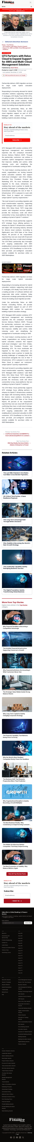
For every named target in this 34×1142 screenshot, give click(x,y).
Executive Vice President (11, 179)
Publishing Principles (7, 1086)
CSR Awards (21, 998)
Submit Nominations (6, 987)
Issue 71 (20, 968)
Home (3, 44)
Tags (17, 1134)
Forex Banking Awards (23, 1026)
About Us (4, 933)
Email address (5, 920)
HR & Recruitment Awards (8, 1068)
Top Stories (10, 44)
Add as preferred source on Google (15, 75)
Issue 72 (20, 965)
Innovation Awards (22, 1029)
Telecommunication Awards (8, 1065)
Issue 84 (20, 935)
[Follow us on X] (23, 1137)
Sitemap (30, 1132)
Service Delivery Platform (11, 155)
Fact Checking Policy (7, 1099)
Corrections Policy (6, 1091)
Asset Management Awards (25, 979)
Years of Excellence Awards (9, 1084)
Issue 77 (20, 953)
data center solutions (19, 100)
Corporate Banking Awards (24, 1008)
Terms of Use (5, 950)
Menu (3, 6)
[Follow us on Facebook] (17, 1137)
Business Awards (22, 984)
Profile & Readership (7, 940)
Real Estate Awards (6, 1058)
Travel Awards (5, 1081)
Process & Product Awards (8, 1063)
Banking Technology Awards (25, 991)
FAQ (3, 994)
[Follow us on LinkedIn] (20, 1137)
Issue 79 (20, 948)
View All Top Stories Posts (17, 874)
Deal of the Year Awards (24, 1001)
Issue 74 (20, 960)
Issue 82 (20, 940)
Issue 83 (20, 938)
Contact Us (4, 942)
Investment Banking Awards (25, 1034)
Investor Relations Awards (8, 1050)
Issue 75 (20, 958)
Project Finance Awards (8, 1060)
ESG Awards (21, 1024)
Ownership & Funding (7, 1089)
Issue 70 (20, 970)
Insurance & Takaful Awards (25, 1031)
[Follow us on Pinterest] (11, 1137)
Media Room (5, 992)
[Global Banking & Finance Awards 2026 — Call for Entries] (17, 268)
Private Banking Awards (7, 1104)
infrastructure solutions (24, 225)
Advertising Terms (6, 952)
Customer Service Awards (24, 996)
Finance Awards (22, 1044)
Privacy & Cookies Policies (8, 947)
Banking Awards (22, 1036)
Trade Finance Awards (7, 1070)
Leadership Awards (6, 1053)
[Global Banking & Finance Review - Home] (9, 2)
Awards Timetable (6, 982)
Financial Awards (6, 1101)
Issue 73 (20, 963)
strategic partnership (18, 103)
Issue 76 (20, 955)
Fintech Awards (22, 1015)
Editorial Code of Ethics (7, 1094)
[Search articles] (30, 2)
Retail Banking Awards (7, 1110)
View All (20, 972)
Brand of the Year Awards (24, 982)
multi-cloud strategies (9, 177)
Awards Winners (6, 984)
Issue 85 (20, 933)
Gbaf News (14, 67)
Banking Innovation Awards (24, 1039)
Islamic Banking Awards (7, 1055)
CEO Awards (21, 994)
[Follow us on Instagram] (14, 1137)
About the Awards (6, 979)
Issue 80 (20, 945)
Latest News (5, 945)
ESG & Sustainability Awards (25, 1021)
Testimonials (5, 989)
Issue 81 (20, 943)
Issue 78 (20, 950)
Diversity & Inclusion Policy (8, 1096)
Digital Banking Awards (23, 1041)
